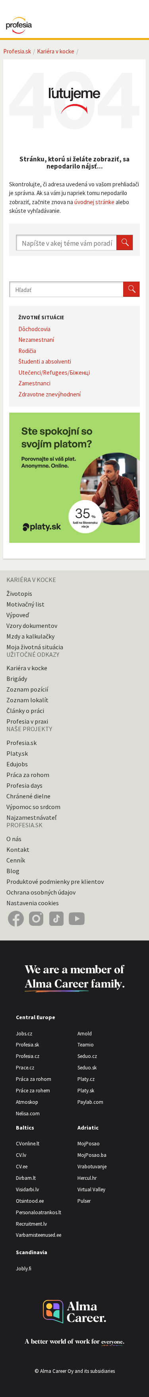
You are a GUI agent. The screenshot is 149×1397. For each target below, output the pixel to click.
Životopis (19, 593)
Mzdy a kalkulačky (30, 636)
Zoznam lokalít (27, 700)
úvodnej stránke (94, 202)
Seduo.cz (87, 1056)
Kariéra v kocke (55, 51)
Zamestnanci (34, 383)
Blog (12, 871)
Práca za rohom (27, 775)
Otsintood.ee (30, 1201)
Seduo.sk (87, 1067)
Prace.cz (25, 1067)
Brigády (16, 678)
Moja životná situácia (34, 647)
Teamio (85, 1044)
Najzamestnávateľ (31, 817)
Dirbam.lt (26, 1178)
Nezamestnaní (36, 339)
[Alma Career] (74, 1311)
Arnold (84, 1033)
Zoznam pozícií (27, 689)
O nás (13, 839)
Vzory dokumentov (31, 625)
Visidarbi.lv (27, 1189)
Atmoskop (27, 1102)
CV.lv (21, 1155)
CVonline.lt (27, 1143)
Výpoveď (17, 615)
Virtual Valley (91, 1189)
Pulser (84, 1201)
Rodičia (27, 350)
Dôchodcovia (34, 329)
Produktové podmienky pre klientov (55, 881)
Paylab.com (90, 1102)
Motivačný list (25, 604)
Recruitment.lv (31, 1224)
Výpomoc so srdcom (33, 807)
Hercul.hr (87, 1178)
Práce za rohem (33, 1090)
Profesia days (24, 785)
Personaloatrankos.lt (38, 1212)
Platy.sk (17, 753)
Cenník (15, 860)
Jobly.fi (23, 1268)
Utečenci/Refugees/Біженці (54, 372)
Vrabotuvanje (91, 1166)
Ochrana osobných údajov (40, 892)
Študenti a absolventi (44, 361)
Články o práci (25, 711)
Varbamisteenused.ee (38, 1235)
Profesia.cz (27, 1056)
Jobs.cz (24, 1033)
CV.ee (21, 1166)
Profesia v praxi (27, 721)
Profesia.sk (17, 51)
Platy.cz (86, 1079)
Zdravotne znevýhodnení (49, 394)
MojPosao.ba (91, 1155)
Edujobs (17, 764)
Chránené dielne (28, 796)
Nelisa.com (28, 1113)
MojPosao (88, 1143)
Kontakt (17, 849)
